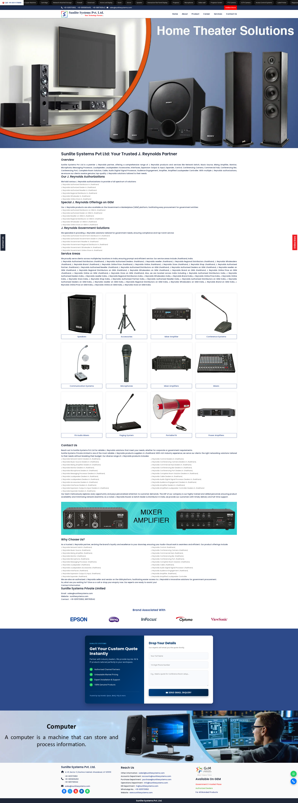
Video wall (134, 3)
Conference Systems (216, 336)
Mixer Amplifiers (171, 386)
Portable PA (171, 435)
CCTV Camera (178, 3)
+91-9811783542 (99, 7)
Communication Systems (82, 386)
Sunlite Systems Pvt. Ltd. (78, 767)
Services (218, 14)
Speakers (81, 336)
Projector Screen (149, 3)
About (185, 14)
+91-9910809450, (85, 7)
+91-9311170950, (70, 7)
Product (195, 14)
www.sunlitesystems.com (141, 792)
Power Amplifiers (216, 435)
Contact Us (231, 14)
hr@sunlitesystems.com (147, 786)
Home (175, 14)
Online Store (230, 7)
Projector (108, 3)
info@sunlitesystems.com (156, 783)
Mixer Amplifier (171, 336)
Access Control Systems (196, 3)
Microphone (121, 3)
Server (61, 3)
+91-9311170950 (77, 599)
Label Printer (214, 3)
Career (206, 14)
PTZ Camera (164, 3)
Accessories (126, 336)
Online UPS (267, 3)
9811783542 (90, 599)
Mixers (216, 386)
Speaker (72, 3)
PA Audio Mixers (81, 435)
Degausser (228, 3)
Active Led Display (38, 3)
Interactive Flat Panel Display (90, 3)
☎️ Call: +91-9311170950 (11, 3)
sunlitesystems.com (79, 596)
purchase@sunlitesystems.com (156, 779)
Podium (255, 3)
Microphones (126, 386)
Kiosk (52, 3)
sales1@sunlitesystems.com (152, 773)
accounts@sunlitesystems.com (156, 776)
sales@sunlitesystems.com (120, 7)
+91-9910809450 (72, 779)
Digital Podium (242, 3)
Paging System (127, 435)
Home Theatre (281, 3)
